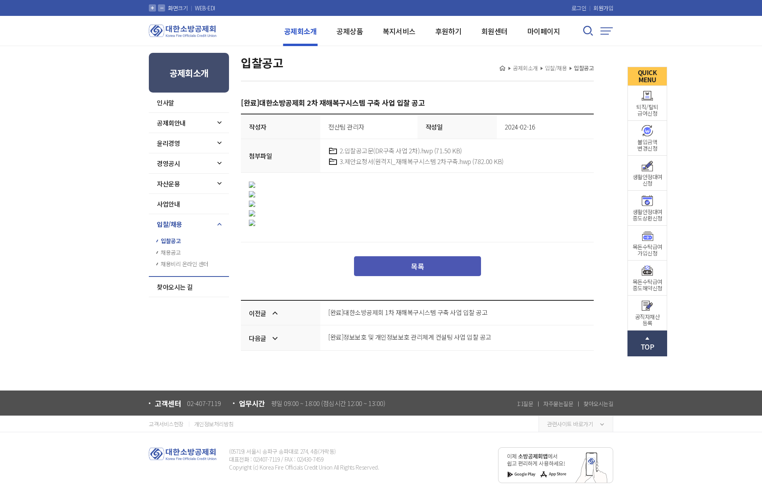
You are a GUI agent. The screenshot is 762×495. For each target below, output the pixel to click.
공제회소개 (300, 31)
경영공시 (168, 163)
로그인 (579, 8)
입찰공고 (171, 241)
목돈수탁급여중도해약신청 (647, 285)
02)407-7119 (266, 459)
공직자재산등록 (647, 320)
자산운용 (168, 183)
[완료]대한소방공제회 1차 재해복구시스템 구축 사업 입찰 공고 (407, 312)
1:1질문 (525, 404)
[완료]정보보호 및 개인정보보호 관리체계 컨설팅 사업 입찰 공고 (409, 337)
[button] (152, 8)
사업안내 (168, 204)
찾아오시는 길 (175, 287)
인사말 (165, 102)
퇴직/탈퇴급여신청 (647, 110)
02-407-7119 (204, 403)
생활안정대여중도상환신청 (647, 215)
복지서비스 (399, 31)
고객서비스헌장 (166, 424)
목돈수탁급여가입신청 (647, 250)
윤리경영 (168, 143)
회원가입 (603, 8)
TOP (647, 346)
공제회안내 (171, 123)
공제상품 (350, 31)
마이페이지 (543, 31)
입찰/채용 (169, 224)
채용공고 (171, 252)
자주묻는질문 (558, 404)
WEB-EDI (205, 8)
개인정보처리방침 (214, 424)
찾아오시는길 (598, 404)
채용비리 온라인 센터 (184, 264)
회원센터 (494, 31)
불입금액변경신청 (647, 145)
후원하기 (448, 31)
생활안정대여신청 (647, 180)
